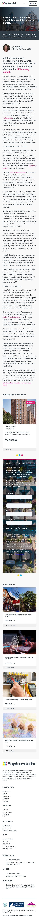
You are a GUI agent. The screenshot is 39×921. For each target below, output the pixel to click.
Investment (6, 844)
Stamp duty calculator (10, 830)
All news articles (8, 839)
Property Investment (10, 625)
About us (5, 809)
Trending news (7, 848)
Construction (7, 841)
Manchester (8, 449)
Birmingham (6, 796)
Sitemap (5, 910)
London (5, 794)
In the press (6, 817)
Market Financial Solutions (11, 317)
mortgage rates (8, 118)
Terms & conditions (27, 910)
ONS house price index (17, 172)
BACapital (6, 814)
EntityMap (14, 910)
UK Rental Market (9, 667)
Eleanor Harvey (17, 47)
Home (5, 34)
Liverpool (6, 798)
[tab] (17, 455)
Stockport (6, 801)
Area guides (7, 828)
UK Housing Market (16, 34)
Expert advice (7, 825)
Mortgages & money (9, 846)
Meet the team (7, 812)
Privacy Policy (7, 912)
